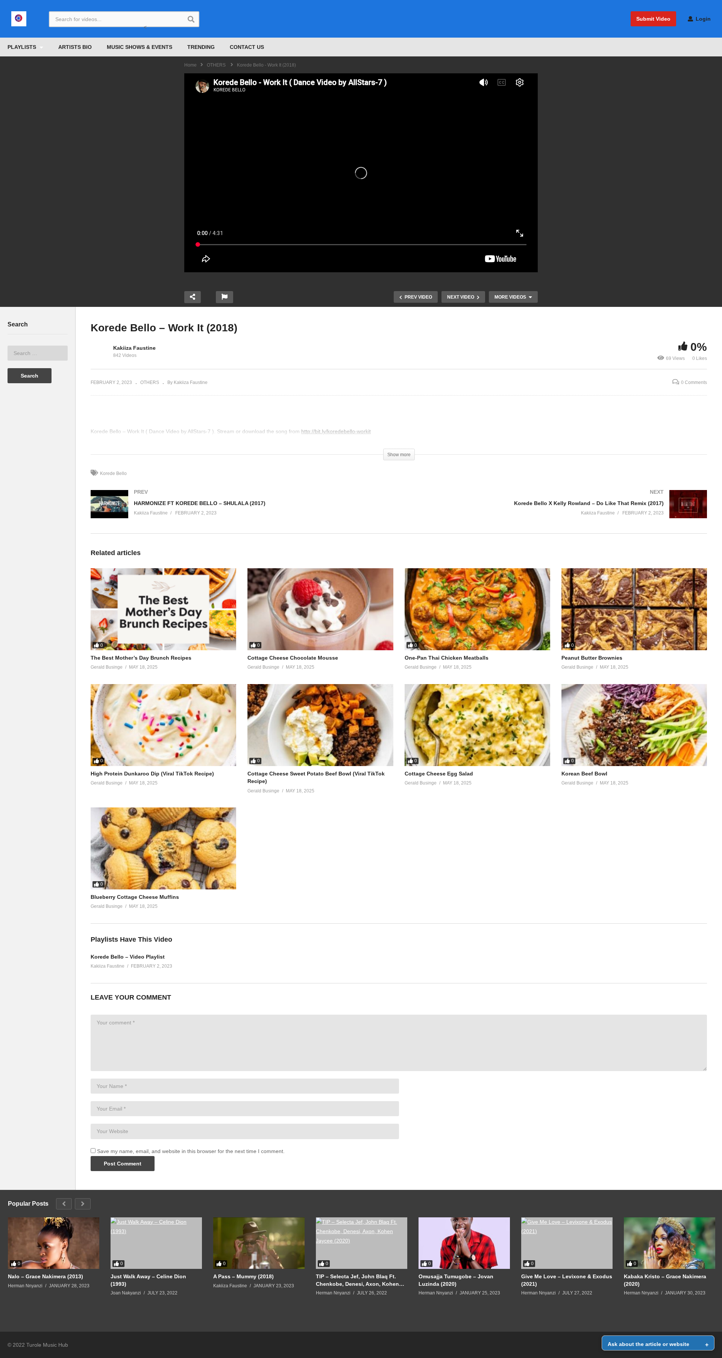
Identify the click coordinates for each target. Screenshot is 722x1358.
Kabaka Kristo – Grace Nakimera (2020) (665, 1280)
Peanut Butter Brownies (591, 658)
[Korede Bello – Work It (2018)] (163, 609)
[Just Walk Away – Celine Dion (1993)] (156, 1243)
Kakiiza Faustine (134, 348)
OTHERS (149, 382)
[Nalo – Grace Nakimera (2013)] (53, 1243)
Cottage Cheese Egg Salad (439, 774)
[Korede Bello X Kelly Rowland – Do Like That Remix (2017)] (557, 511)
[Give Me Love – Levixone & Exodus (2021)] (567, 1243)
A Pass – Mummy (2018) (243, 1276)
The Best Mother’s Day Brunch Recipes (141, 658)
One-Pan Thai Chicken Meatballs (446, 658)
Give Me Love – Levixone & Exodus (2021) (566, 1280)
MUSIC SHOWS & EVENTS (139, 47)
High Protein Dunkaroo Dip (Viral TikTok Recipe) (152, 774)
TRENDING (201, 47)
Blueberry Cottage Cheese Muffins (135, 897)
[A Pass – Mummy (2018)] (259, 1243)
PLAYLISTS (23, 47)
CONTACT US (247, 47)
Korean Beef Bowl (584, 774)
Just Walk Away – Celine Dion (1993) (148, 1280)
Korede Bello (113, 473)
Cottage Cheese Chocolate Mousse (292, 658)
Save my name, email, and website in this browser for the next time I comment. (191, 1151)
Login (702, 19)
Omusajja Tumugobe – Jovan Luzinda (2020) (456, 1280)
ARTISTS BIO (75, 47)
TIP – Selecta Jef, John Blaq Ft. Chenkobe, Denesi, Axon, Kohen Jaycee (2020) (357, 1280)
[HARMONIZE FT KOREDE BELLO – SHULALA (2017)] (241, 511)
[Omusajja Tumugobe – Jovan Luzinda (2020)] (464, 1243)
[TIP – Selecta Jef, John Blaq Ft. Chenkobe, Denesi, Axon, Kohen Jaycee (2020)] (361, 1243)
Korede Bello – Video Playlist (128, 957)
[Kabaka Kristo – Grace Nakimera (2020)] (669, 1243)
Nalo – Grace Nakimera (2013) (45, 1276)
